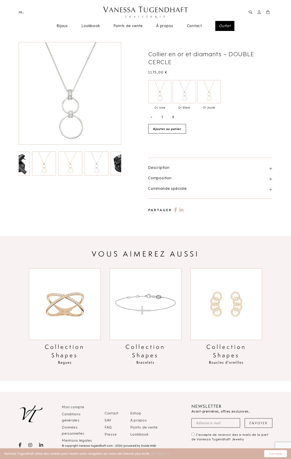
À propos (164, 25)
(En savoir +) (160, 453)
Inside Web (148, 445)
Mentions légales (77, 440)
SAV (108, 420)
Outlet (225, 25)
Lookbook (90, 25)
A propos (138, 420)
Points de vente (128, 25)
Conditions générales (71, 417)
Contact (194, 25)
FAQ (108, 427)
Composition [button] (160, 178)
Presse (111, 434)
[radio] (159, 91)
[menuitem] (20, 12)
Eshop (135, 413)
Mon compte (73, 407)
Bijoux (62, 25)
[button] (116, 164)
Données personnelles (73, 430)
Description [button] (159, 167)
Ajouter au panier (167, 129)
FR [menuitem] (20, 12)
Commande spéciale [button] (167, 188)
